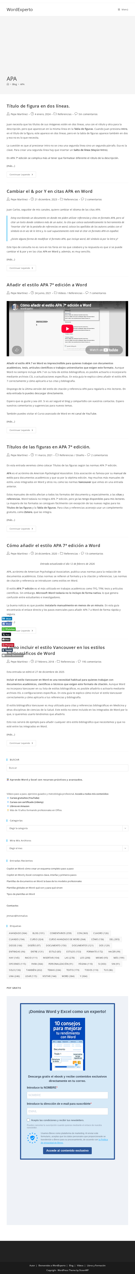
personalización (61, 963)
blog (38, 933)
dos (104, 945)
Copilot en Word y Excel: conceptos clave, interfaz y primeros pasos (41, 874)
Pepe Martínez (19, 114)
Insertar (51, 957)
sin (116, 963)
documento (56, 945)
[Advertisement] (67, 48)
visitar (49, 976)
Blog (71, 1265)
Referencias (65, 114)
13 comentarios (94, 553)
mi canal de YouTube (84, 413)
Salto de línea (82, 150)
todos (91, 970)
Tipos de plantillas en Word (21, 894)
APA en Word (50, 251)
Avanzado (18, 933)
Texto (72, 970)
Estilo (55, 951)
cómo (97, 939)
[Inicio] (8, 84)
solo (15, 970)
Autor (32, 1265)
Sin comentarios (88, 114)
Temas (54, 970)
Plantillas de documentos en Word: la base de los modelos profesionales (44, 881)
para (37, 963)
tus (108, 970)
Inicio (31, 957)
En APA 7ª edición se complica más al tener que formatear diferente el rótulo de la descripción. (63, 158)
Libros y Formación (96, 1265)
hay (14, 957)
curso (36, 939)
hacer (114, 951)
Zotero (28, 512)
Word (68, 976)
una (14, 976)
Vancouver (84, 482)
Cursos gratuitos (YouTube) (24, 797)
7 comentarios (97, 293)
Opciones (17, 963)
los (85, 957)
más (119, 957)
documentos (83, 945)
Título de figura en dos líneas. (38, 106)
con (82, 933)
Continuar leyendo (23, 175)
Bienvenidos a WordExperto (52, 1265)
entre (37, 951)
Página (86, 963)
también (34, 970)
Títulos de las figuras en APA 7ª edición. (49, 447)
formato (95, 951)
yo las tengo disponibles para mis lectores (99, 499)
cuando (17, 939)
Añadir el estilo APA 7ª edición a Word (47, 285)
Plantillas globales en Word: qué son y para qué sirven (35, 887)
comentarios (61, 933)
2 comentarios (93, 199)
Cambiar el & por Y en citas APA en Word (49, 191)
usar (31, 976)
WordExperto (20, 9)
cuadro (101, 933)
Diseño (80, 455)
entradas (17, 951)
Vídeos (62, 293)
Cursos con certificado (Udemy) (26, 802)
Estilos (73, 951)
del (115, 939)
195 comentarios (91, 661)
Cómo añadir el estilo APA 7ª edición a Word (53, 545)
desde (15, 945)
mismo (102, 957)
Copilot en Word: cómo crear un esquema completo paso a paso (40, 868)
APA (22, 84)
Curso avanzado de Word (67, 939)
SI (102, 963)
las (70, 957)
